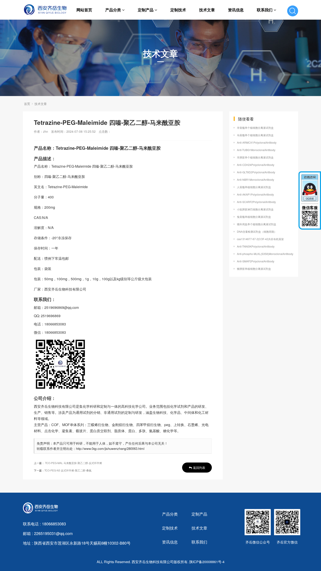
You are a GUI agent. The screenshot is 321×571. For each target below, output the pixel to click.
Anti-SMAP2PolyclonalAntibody (255, 261)
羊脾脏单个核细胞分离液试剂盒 (255, 157)
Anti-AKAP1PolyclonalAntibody (255, 194)
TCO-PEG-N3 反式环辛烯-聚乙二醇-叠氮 (67, 470)
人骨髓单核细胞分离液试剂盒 (254, 187)
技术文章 (207, 10)
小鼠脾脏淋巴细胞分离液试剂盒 (255, 209)
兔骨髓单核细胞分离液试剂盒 (254, 216)
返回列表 (199, 467)
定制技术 (178, 10)
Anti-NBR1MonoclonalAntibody (255, 179)
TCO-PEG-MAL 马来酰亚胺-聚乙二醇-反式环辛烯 (73, 463)
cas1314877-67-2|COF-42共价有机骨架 (260, 239)
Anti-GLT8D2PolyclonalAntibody (256, 172)
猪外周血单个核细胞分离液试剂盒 (256, 224)
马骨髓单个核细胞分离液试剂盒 (255, 135)
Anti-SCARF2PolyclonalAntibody (256, 202)
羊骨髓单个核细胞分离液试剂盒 (255, 127)
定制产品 (146, 10)
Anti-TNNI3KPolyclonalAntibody (255, 246)
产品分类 (113, 10)
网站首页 (84, 10)
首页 (27, 103)
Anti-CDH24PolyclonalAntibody (255, 165)
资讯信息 (236, 10)
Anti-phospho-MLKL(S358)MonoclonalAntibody (265, 254)
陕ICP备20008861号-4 (206, 561)
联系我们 (265, 10)
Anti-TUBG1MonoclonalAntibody (256, 150)
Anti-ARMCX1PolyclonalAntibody (256, 142)
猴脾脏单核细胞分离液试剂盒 (254, 268)
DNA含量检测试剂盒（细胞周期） (257, 231)
